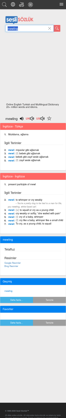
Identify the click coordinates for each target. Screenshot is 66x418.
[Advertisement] (33, 68)
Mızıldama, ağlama (18, 134)
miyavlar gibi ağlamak (27, 150)
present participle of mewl (22, 184)
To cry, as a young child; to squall (33, 223)
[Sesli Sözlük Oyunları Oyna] (22, 5)
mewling (8, 290)
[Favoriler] (48, 120)
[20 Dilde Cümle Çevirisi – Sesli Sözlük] (13, 5)
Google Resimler (12, 262)
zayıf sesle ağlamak (29, 160)
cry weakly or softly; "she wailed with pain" (38, 213)
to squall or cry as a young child (37, 210)
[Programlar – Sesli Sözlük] (31, 5)
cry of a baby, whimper (31, 216)
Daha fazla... (16, 299)
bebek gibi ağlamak (29, 153)
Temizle (49, 299)
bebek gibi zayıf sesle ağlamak (32, 156)
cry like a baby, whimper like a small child (41, 220)
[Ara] (57, 28)
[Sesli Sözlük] (5, 5)
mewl (11, 150)
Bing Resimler (11, 266)
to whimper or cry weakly (29, 199)
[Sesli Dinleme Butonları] (30, 119)
